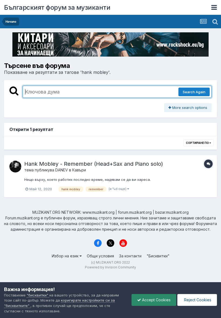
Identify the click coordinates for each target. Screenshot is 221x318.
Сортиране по (197, 142)
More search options (189, 107)
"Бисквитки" (158, 256)
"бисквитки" (38, 295)
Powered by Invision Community (110, 267)
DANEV (61, 170)
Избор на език (66, 256)
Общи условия (100, 256)
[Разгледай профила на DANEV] (15, 166)
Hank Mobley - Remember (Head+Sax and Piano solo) (93, 164)
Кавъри (79, 170)
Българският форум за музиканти (57, 7)
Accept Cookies (156, 300)
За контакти (130, 256)
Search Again (194, 92)
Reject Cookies (197, 300)
